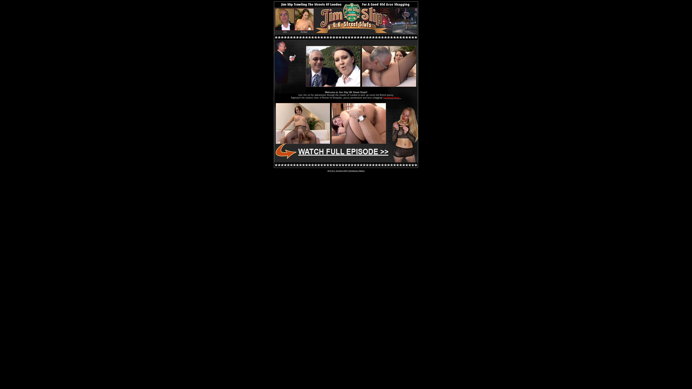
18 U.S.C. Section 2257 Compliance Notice (346, 171)
